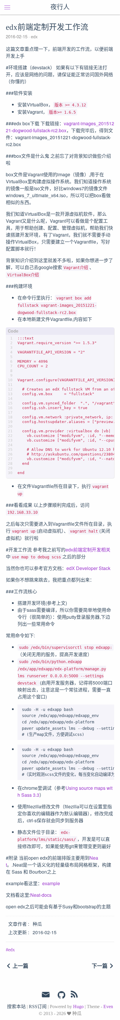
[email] (45, 994)
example (51, 883)
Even (108, 1006)
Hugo (78, 1006)
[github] (61, 995)
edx (34, 36)
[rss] (74, 995)
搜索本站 (16, 1006)
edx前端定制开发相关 (88, 549)
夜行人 (60, 7)
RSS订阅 (38, 1006)
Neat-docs (41, 895)
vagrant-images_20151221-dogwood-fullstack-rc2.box (60, 127)
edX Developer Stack (88, 568)
